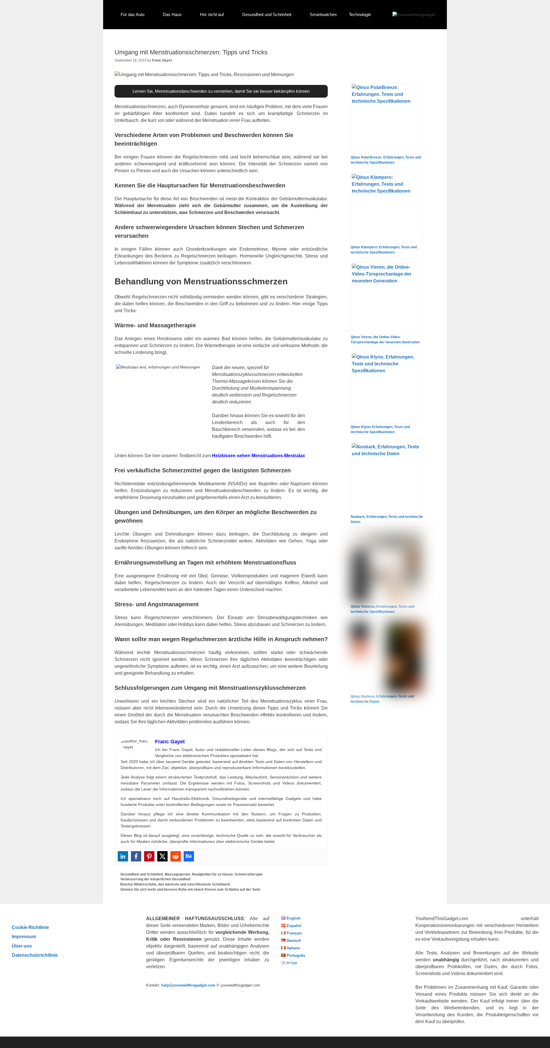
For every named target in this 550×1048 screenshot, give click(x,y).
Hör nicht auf (212, 14)
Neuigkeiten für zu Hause (212, 874)
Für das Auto (132, 14)
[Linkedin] (123, 856)
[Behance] (189, 856)
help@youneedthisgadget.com (188, 985)
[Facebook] (136, 856)
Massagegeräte (177, 874)
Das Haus (172, 14)
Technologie (360, 14)
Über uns (22, 945)
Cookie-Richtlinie (30, 927)
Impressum (24, 936)
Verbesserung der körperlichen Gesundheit (155, 879)
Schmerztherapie (249, 874)
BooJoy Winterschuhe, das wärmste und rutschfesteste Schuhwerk (175, 884)
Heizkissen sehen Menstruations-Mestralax (258, 455)
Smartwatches (323, 14)
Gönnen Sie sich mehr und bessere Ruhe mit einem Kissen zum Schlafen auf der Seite (190, 889)
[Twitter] (162, 856)
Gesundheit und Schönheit (266, 14)
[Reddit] (175, 856)
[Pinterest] (149, 856)
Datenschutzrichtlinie (35, 955)
